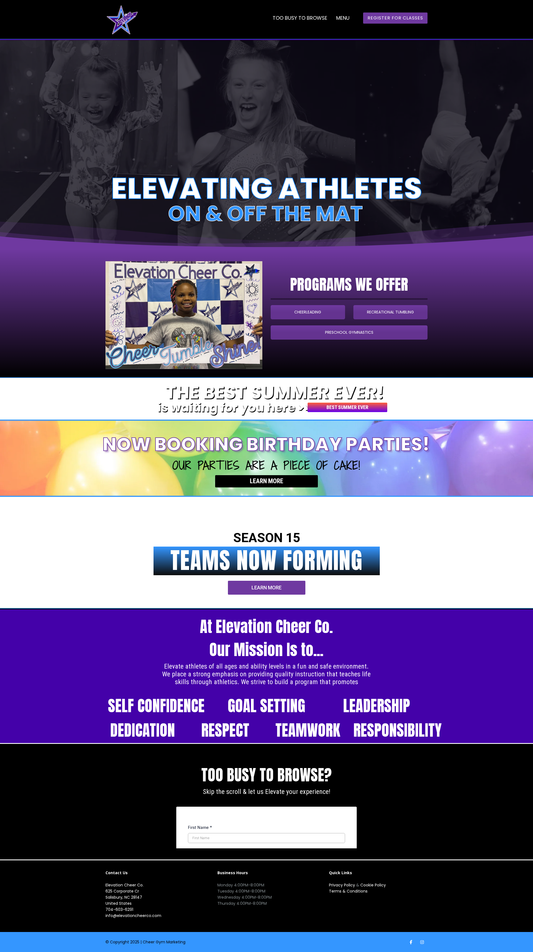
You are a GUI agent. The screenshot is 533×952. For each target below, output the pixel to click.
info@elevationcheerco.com (133, 915)
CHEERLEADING (307, 312)
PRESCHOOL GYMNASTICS (349, 332)
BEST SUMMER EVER (347, 407)
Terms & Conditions (348, 891)
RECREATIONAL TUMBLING (390, 312)
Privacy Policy (342, 885)
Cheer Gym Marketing (164, 942)
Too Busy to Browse (300, 17)
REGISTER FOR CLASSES (395, 18)
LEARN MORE (266, 481)
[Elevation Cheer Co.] (122, 19)
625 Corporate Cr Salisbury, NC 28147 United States (123, 897)
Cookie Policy (373, 885)
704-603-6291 (119, 909)
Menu (343, 17)
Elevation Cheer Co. (124, 885)
